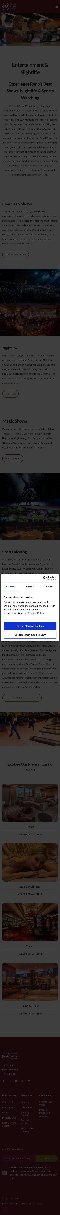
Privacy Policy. (36, 613)
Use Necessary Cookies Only (30, 635)
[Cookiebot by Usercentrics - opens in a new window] (43, 578)
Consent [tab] (10, 586)
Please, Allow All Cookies (30, 626)
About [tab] (49, 586)
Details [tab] (30, 586)
